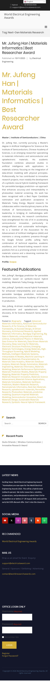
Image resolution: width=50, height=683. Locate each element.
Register (6, 653)
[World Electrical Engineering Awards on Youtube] (5, 520)
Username (12, 611)
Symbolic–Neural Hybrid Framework (28, 402)
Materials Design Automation (24, 364)
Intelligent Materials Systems (24, 354)
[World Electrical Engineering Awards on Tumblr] (31, 520)
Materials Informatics (24, 366)
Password (11, 624)
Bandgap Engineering (33, 333)
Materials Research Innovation (16, 376)
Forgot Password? (10, 655)
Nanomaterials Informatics (14, 387)
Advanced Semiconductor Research (24, 324)
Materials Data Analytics (13, 361)
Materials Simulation (11, 382)
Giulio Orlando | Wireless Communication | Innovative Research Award (22, 444)
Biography (16, 321)
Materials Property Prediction (25, 374)
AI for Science (18, 326)
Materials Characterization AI (25, 359)
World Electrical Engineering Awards (22, 16)
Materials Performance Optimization (29, 369)
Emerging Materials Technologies (21, 347)
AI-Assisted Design (23, 328)
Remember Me (11, 637)
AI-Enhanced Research (22, 331)
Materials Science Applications (30, 379)
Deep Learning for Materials (25, 344)
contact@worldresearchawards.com (18, 573)
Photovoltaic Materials (22, 392)
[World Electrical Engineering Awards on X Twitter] (11, 520)
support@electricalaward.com (16, 563)
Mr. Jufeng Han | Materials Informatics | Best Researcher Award (24, 48)
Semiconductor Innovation (24, 397)
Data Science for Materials (14, 341)
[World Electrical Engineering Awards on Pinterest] (25, 520)
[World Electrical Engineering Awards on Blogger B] (38, 520)
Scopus (13, 261)
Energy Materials (32, 349)
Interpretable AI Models (13, 356)
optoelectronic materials (23, 389)
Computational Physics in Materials (26, 338)
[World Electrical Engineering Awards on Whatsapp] (44, 520)
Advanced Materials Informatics (21, 322)
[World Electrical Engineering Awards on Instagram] (18, 520)
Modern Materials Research (25, 384)
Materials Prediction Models (15, 371)
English (29, 2)
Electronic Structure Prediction (16, 346)
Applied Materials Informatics (21, 332)
